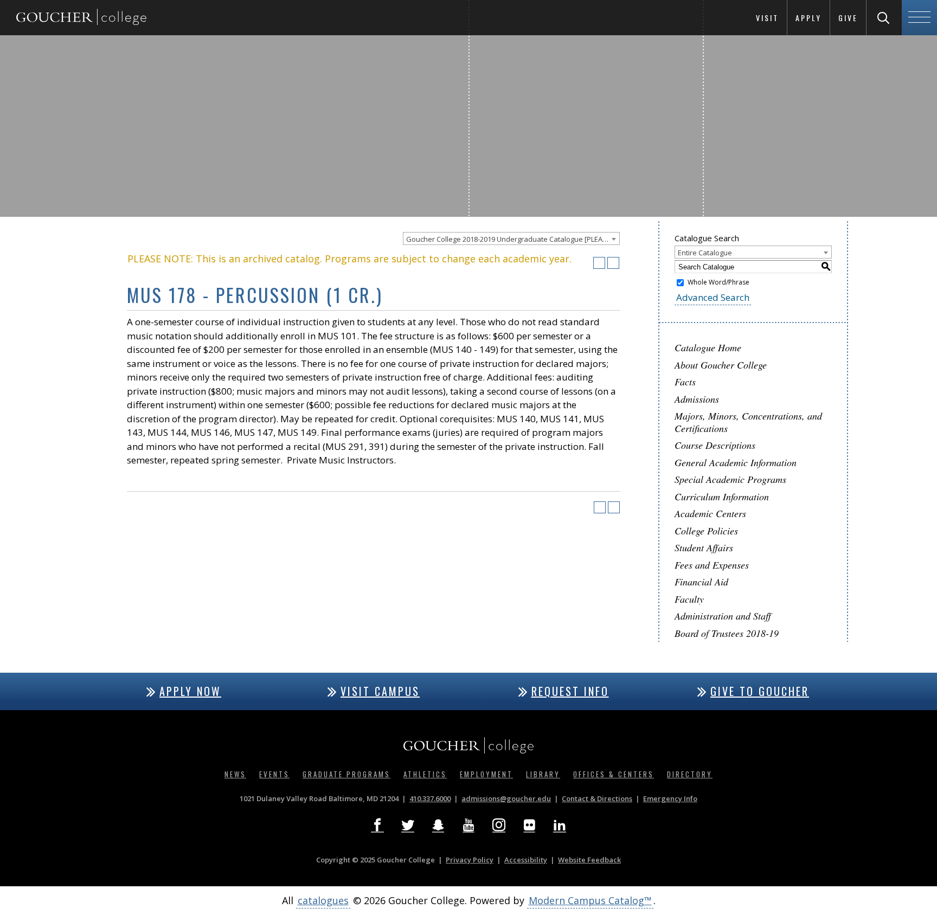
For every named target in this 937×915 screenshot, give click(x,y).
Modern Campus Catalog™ (590, 900)
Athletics (425, 774)
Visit (767, 17)
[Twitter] (408, 825)
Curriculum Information (722, 496)
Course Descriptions (715, 445)
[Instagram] (499, 825)
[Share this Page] (585, 263)
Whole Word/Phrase (718, 282)
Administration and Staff (723, 615)
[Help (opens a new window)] (613, 263)
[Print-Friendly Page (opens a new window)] (599, 263)
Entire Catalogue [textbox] (705, 252)
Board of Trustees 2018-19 (727, 633)
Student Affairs (704, 547)
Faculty (689, 598)
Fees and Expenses (712, 564)
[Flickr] (529, 825)
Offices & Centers (613, 774)
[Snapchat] (438, 825)
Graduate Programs (346, 774)
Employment (486, 774)
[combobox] (511, 238)
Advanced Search (712, 297)
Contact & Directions (597, 798)
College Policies (706, 530)
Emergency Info (670, 798)
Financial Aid (701, 581)
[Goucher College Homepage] (81, 17)
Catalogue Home (708, 347)
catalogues (323, 900)
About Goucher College (721, 364)
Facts (685, 381)
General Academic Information (736, 462)
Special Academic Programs (730, 479)
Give (848, 17)
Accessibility (525, 860)
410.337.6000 (430, 798)
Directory (690, 774)
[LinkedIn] (559, 825)
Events (274, 774)
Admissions (697, 398)
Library (543, 774)
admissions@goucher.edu (506, 798)
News (235, 774)
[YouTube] (468, 825)
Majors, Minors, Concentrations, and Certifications (748, 422)
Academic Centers (710, 513)
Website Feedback (589, 860)
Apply (808, 17)
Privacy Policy (469, 860)
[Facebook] (377, 825)
